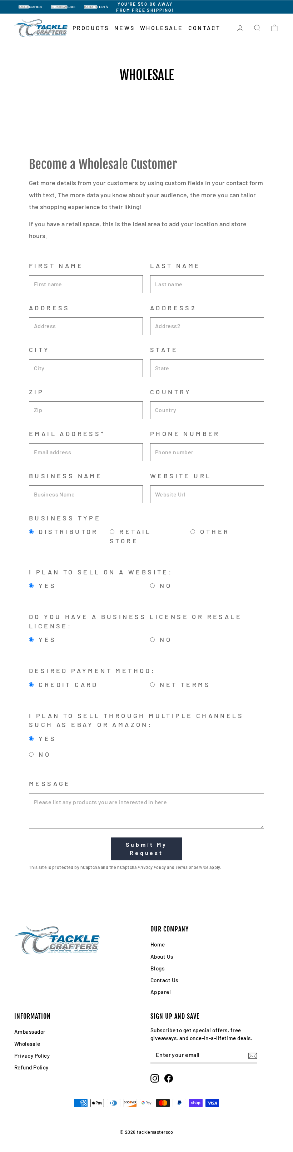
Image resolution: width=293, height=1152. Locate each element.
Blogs (157, 968)
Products (91, 27)
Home (157, 944)
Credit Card (66, 684)
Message (50, 783)
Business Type (65, 518)
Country (171, 392)
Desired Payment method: (94, 670)
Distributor (66, 531)
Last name (175, 266)
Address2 (173, 308)
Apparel (160, 992)
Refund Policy (31, 1067)
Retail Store (131, 536)
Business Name (65, 476)
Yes (45, 585)
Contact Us (164, 980)
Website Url (180, 476)
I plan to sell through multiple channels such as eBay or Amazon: (136, 720)
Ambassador (30, 1031)
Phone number (185, 433)
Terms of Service (191, 867)
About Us (161, 956)
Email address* (67, 433)
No (164, 585)
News (124, 27)
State (164, 349)
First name (56, 266)
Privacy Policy (152, 867)
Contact (204, 27)
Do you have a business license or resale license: (135, 621)
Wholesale (161, 27)
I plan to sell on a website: (102, 572)
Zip (36, 392)
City (39, 349)
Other (213, 531)
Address (49, 308)
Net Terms (183, 684)
